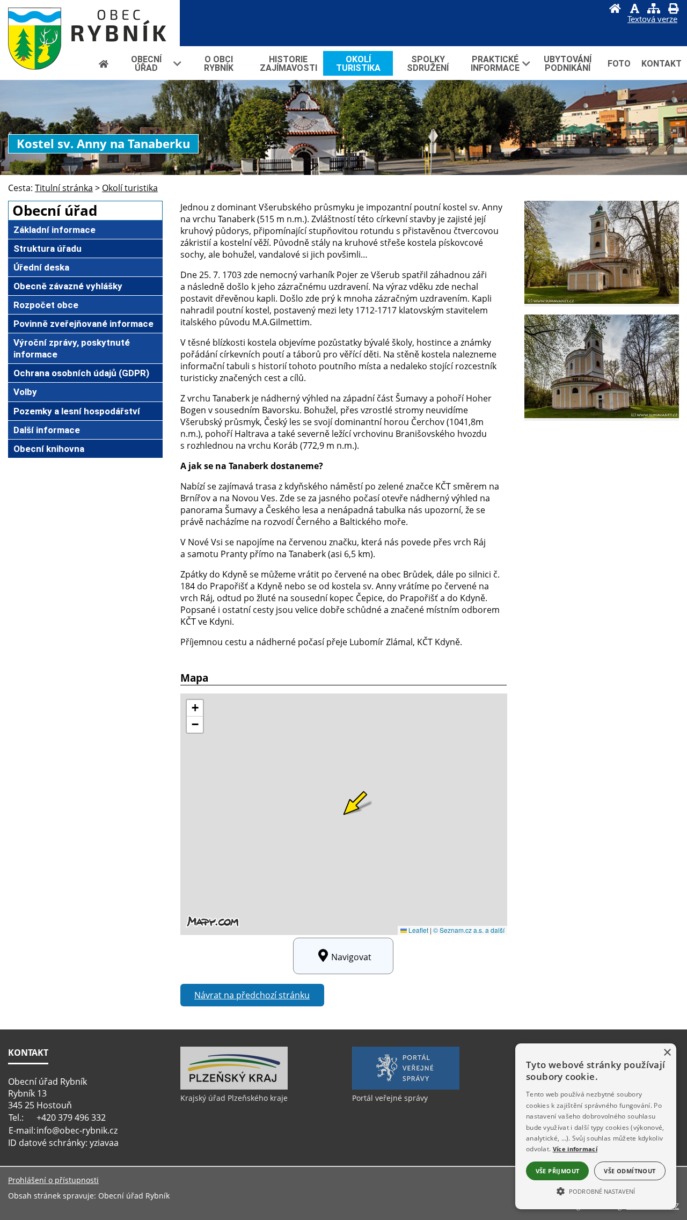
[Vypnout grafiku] (634, 9)
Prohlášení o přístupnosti (53, 1180)
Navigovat (351, 957)
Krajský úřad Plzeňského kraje (234, 1098)
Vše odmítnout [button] (629, 1171)
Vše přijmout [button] (558, 1171)
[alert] (595, 1126)
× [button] (667, 1053)
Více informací (575, 1149)
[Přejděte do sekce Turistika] (103, 63)
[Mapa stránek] (653, 9)
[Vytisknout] (673, 9)
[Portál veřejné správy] (405, 1087)
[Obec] (90, 23)
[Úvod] (615, 9)
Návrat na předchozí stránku (252, 995)
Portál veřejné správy (390, 1098)
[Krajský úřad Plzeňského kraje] (234, 1087)
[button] (596, 1190)
